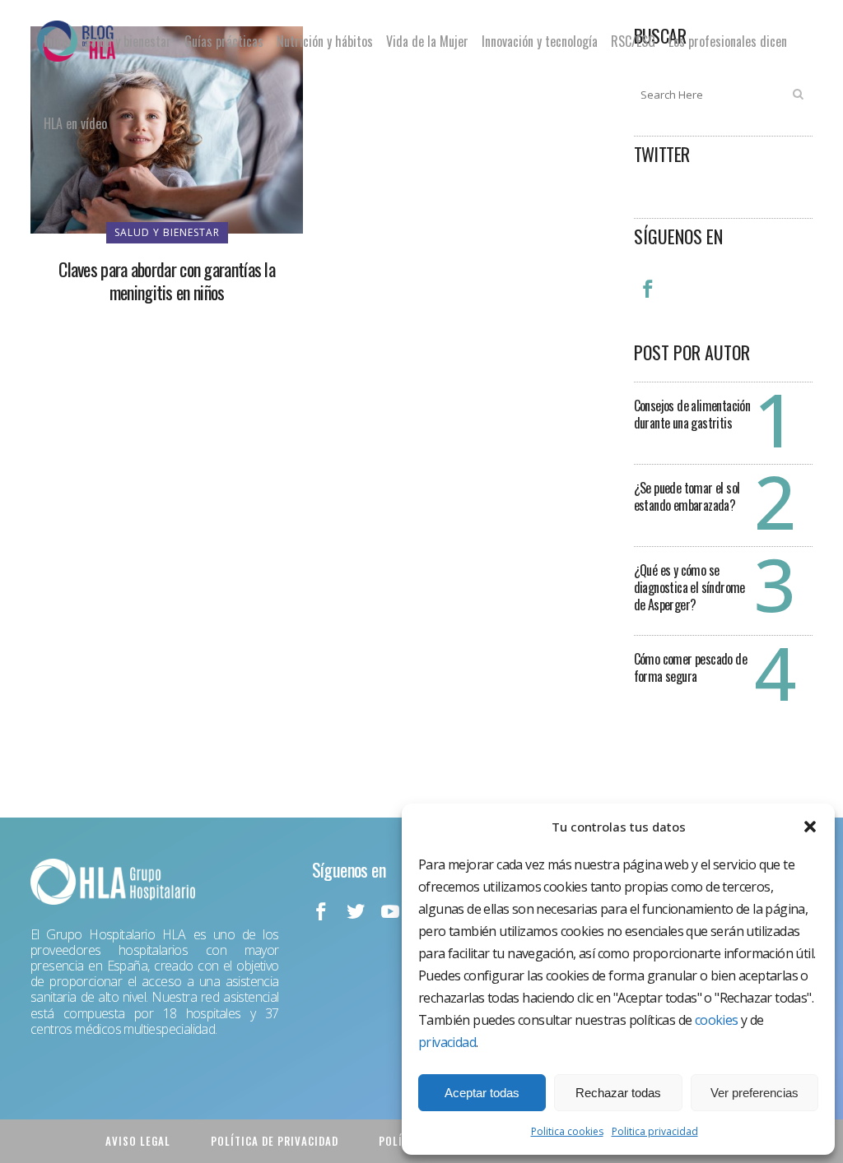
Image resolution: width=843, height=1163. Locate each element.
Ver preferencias (754, 1093)
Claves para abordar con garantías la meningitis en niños (166, 280)
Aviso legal (137, 1141)
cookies (716, 1020)
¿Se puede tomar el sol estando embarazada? (687, 496)
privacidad (447, 1042)
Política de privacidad (274, 1141)
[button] (810, 826)
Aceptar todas (482, 1093)
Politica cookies (567, 1131)
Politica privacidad (655, 1131)
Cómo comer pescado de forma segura (690, 667)
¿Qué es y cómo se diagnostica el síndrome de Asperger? (689, 587)
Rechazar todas (618, 1093)
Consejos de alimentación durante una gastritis (692, 414)
